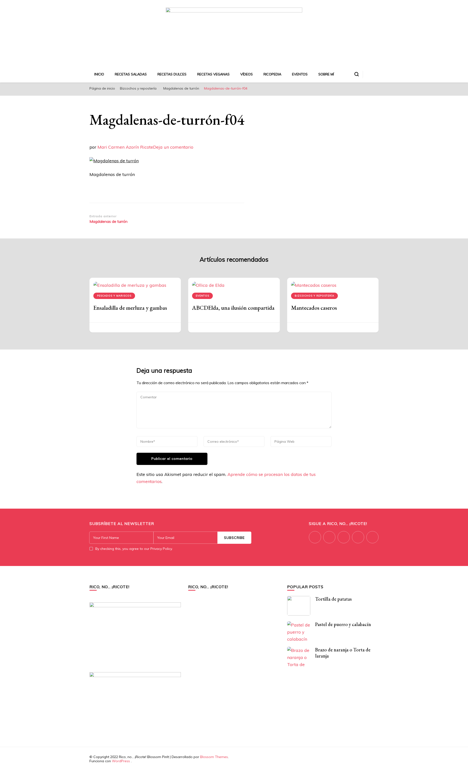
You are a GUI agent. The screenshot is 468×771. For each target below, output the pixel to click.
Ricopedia (272, 74)
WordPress (121, 761)
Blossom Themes (214, 757)
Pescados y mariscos (114, 295)
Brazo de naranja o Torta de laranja (342, 653)
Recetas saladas (131, 74)
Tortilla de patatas (333, 599)
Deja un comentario (173, 147)
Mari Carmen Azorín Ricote (125, 147)
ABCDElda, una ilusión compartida (233, 307)
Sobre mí (326, 74)
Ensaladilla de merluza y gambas (130, 307)
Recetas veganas (213, 74)
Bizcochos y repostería (138, 88)
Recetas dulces (171, 74)
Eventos (300, 74)
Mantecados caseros (314, 307)
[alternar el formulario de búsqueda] (356, 74)
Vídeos (246, 74)
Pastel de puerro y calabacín (343, 624)
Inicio (99, 74)
